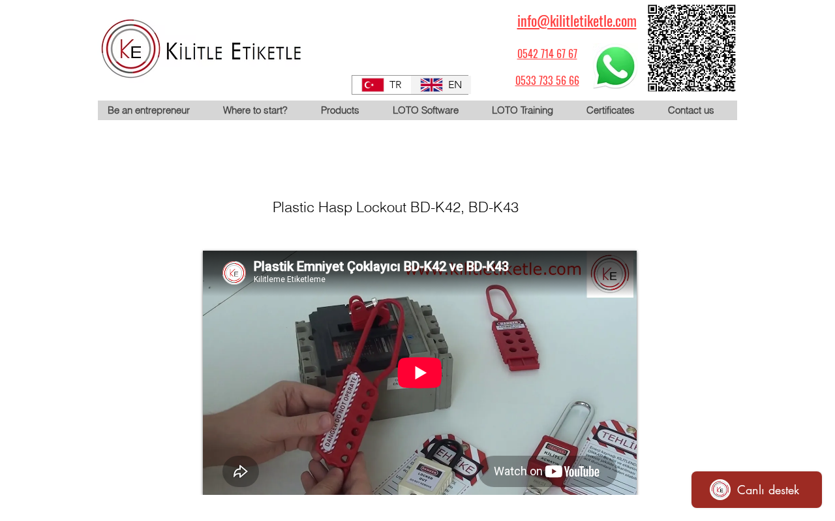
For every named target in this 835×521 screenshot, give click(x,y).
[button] (346, 110)
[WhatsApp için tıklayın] (615, 66)
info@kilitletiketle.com (577, 20)
